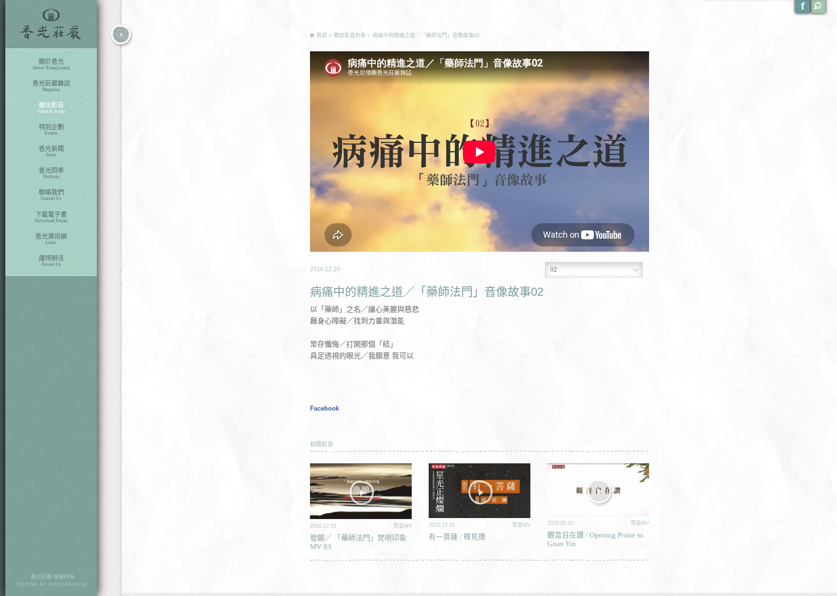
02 (553, 269)
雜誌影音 (51, 107)
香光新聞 (51, 151)
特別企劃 (51, 129)
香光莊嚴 (51, 24)
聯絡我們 (51, 194)
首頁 (321, 35)
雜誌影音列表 (350, 35)
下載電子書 (51, 217)
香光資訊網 (51, 238)
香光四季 (51, 173)
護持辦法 (51, 260)
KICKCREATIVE (67, 584)
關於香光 (51, 64)
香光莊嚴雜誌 (51, 85)
